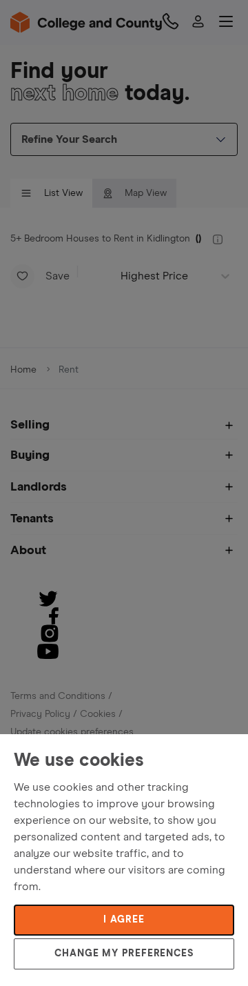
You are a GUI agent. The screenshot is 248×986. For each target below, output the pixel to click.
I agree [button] (123, 920)
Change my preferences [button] (124, 953)
